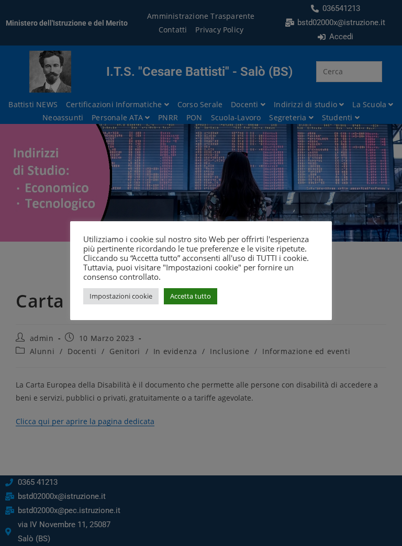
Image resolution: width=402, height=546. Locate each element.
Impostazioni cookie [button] (121, 296)
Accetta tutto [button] (190, 296)
